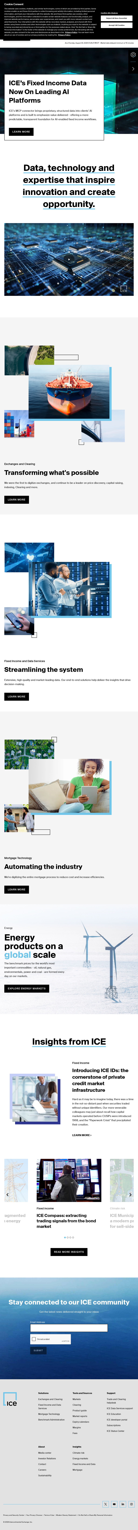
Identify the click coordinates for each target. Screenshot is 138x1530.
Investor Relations (47, 1458)
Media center (44, 1452)
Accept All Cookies (117, 25)
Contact (42, 1464)
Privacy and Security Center (13, 1515)
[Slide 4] (73, 1237)
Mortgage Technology (49, 1414)
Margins (77, 1427)
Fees (75, 1433)
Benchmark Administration (51, 1419)
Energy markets (80, 1458)
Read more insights (69, 1252)
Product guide (80, 1410)
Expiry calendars (81, 1421)
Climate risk (78, 1452)
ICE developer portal (117, 1419)
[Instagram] (131, 1504)
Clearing (77, 1404)
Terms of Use (49, 1515)
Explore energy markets (27, 988)
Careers (42, 1469)
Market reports (80, 1416)
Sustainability (44, 1475)
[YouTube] (114, 1504)
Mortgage (77, 1469)
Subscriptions (113, 1425)
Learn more (21, 131)
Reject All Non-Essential (116, 18)
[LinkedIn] (123, 1504)
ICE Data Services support (120, 1408)
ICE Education (114, 1414)
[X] (105, 1504)
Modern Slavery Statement (66, 1515)
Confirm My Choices (109, 13)
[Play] (69, 259)
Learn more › (81, 1135)
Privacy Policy (71, 32)
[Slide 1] (65, 1237)
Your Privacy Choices (34, 1515)
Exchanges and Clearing (50, 1399)
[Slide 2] (67, 1237)
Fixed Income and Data (84, 1464)
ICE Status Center (115, 1431)
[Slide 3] (70, 1237)
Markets (77, 1399)
